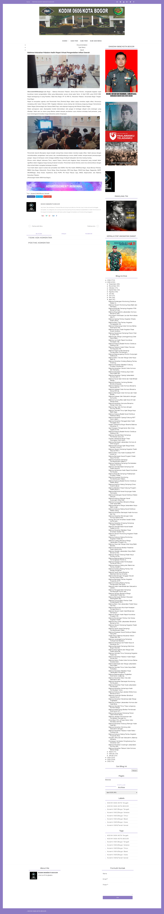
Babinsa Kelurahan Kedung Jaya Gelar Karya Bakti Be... (121, 372)
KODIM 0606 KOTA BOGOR (118, 806)
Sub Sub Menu (96, 41)
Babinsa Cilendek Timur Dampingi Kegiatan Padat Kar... (123, 654)
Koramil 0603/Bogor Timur (117, 816)
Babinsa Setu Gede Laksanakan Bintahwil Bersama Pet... (122, 622)
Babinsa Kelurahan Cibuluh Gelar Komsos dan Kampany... (122, 369)
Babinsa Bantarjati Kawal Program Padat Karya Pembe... (122, 457)
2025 (108, 282)
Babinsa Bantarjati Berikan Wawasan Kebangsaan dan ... (121, 597)
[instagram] (117, 1)
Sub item (74, 41)
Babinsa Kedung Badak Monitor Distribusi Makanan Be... (122, 344)
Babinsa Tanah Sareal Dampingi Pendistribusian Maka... (119, 629)
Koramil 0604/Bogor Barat (117, 819)
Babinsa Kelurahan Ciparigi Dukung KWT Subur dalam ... (122, 418)
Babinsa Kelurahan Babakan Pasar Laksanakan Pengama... (120, 671)
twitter (40, 196)
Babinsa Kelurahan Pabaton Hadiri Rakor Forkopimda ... (122, 731)
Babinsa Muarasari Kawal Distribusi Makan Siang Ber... (122, 633)
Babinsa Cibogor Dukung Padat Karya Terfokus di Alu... (121, 555)
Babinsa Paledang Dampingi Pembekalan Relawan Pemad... (122, 464)
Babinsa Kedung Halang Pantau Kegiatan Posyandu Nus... (122, 735)
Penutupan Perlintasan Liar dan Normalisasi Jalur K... (123, 316)
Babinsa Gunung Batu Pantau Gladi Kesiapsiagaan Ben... (120, 601)
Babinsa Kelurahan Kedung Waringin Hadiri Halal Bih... (123, 724)
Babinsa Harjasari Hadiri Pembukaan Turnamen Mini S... (120, 562)
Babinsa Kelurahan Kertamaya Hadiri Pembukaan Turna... (121, 689)
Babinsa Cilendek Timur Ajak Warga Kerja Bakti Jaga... (122, 411)
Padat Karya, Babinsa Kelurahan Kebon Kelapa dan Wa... (121, 636)
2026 (109, 280)
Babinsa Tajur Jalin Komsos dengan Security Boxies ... (120, 407)
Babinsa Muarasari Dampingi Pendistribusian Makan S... (118, 460)
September (113, 290)
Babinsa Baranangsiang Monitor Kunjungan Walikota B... (123, 355)
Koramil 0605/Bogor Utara (117, 822)
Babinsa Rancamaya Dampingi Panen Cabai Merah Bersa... (121, 714)
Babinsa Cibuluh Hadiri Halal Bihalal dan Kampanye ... (121, 612)
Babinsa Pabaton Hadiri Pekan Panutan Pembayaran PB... (122, 348)
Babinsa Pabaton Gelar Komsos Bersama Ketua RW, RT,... (122, 386)
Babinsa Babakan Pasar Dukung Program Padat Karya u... (122, 488)
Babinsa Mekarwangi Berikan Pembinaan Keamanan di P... (122, 710)
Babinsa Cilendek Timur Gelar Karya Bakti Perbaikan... (122, 668)
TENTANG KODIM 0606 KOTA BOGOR (43, 2)
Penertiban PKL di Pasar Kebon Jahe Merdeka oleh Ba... (121, 721)
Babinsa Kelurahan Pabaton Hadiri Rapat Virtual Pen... (122, 657)
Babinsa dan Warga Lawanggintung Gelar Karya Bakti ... (122, 337)
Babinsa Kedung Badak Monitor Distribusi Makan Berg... (122, 481)
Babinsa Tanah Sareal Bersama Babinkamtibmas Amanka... (119, 573)
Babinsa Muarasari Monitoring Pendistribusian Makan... (118, 478)
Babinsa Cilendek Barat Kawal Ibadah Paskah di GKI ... (121, 527)
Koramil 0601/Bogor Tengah (40, 193)
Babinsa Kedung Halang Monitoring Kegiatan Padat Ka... (120, 538)
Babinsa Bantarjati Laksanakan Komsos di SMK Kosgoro (122, 443)
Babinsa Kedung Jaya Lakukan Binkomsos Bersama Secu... (123, 692)
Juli (110, 294)
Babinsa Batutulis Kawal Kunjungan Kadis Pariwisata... (122, 492)
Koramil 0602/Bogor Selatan (118, 812)
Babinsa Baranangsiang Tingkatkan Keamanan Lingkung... (120, 675)
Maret (111, 752)
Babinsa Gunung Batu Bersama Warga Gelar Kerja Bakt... (121, 502)
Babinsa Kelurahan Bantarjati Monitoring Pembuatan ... (122, 682)
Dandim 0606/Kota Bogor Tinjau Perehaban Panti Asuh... (119, 439)
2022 (109, 761)
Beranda (108, 780)
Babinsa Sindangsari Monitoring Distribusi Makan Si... (122, 302)
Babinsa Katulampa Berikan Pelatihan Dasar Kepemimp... (121, 548)
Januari (111, 755)
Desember (112, 284)
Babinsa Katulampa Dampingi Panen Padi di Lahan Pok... (122, 334)
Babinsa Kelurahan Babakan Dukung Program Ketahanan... (121, 365)
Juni (110, 296)
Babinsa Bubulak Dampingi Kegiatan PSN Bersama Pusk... (122, 309)
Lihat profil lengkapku (45, 875)
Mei (110, 297)
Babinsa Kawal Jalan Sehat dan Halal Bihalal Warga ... (123, 379)
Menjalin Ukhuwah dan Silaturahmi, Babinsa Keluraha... (123, 738)
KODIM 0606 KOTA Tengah (117, 803)
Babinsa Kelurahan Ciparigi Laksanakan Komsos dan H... (121, 376)
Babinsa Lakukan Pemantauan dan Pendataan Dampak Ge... (120, 717)
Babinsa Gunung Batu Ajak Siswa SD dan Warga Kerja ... (122, 400)
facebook (31, 196)
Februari (111, 754)
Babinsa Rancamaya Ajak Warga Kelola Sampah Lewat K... (121, 446)
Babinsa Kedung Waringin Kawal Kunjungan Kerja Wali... (119, 499)
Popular (121, 785)
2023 (109, 759)
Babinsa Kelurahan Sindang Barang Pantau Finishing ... (123, 362)
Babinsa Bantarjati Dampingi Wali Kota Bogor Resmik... (121, 647)
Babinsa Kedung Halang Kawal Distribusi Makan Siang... (122, 509)
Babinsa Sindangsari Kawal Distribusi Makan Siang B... (123, 495)
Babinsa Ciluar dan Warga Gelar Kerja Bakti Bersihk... (123, 545)
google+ (48, 196)
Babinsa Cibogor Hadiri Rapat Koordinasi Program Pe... (122, 615)
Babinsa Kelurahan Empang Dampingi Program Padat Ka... (121, 524)
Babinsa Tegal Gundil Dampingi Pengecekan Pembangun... (119, 351)
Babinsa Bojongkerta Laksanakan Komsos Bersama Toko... (122, 312)
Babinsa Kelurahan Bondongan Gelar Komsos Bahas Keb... (121, 516)
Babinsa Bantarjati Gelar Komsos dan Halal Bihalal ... (123, 393)
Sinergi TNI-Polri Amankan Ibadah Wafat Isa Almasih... (122, 520)
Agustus (111, 292)
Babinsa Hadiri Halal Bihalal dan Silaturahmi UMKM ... (123, 587)
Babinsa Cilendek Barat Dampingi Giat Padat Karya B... (121, 467)
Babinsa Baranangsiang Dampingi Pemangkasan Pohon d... (120, 559)
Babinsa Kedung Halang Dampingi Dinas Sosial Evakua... (122, 485)
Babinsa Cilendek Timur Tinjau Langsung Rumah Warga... (122, 707)
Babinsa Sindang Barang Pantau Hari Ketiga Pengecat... (121, 569)
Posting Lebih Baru (37, 226)
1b (42, 216)
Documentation (82, 45)
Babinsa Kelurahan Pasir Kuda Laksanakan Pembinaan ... (122, 685)
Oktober (111, 288)
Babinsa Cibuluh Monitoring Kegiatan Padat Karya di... (123, 534)
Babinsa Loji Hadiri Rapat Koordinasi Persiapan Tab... (120, 341)
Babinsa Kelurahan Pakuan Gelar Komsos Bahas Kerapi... (122, 749)
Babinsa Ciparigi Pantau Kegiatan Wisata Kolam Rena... (122, 319)
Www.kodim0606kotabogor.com (36, 91)
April (110, 299)
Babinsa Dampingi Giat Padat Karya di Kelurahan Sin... (121, 643)
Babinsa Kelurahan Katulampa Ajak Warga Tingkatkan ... (122, 699)
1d (52, 216)
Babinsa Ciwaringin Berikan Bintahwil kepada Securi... (121, 696)
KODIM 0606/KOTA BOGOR (50, 204)
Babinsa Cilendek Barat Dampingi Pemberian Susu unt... (120, 436)
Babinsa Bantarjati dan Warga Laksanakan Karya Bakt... (122, 664)
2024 (109, 757)
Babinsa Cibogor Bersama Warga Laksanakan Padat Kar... (119, 594)
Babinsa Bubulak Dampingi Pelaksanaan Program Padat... (122, 474)
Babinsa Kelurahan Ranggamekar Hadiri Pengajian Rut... (122, 422)
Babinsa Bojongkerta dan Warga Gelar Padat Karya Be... (121, 650)
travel (82, 50)
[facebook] (133, 1)
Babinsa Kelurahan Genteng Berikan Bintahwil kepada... (120, 383)
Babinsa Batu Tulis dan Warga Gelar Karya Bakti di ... (122, 358)
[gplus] (127, 1)
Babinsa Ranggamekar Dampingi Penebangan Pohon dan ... (120, 590)
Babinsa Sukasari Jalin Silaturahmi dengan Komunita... (122, 397)
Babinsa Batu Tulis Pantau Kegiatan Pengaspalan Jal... (120, 323)
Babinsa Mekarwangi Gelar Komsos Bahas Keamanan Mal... (122, 326)
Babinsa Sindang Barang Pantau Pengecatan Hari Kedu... (119, 583)
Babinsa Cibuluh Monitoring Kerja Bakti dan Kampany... (123, 305)
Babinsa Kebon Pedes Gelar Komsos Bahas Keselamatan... (123, 661)
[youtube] (123, 1)
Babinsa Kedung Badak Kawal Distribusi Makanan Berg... (122, 414)
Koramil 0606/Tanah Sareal (117, 825)
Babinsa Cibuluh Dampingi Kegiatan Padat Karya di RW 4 (123, 450)
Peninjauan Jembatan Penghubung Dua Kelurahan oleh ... (122, 742)
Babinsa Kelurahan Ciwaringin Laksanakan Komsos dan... (122, 745)
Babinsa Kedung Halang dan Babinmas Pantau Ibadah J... (121, 566)
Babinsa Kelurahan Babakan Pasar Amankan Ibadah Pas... (120, 531)
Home (28, 2)
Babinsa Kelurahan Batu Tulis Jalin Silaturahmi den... (120, 678)
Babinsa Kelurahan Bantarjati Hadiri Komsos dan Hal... (123, 513)
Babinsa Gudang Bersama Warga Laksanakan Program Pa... (120, 541)
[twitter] (130, 1)
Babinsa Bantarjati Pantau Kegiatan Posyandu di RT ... (120, 580)
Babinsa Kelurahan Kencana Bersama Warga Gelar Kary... (121, 404)
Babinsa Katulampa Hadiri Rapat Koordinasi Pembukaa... (123, 471)
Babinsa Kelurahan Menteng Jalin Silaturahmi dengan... (120, 728)
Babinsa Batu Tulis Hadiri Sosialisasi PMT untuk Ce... (122, 453)
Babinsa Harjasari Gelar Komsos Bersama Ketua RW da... (122, 390)
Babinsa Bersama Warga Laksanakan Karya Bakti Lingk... (123, 506)
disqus (64, 233)
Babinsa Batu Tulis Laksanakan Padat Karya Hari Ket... (123, 604)
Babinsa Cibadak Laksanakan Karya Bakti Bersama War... (122, 552)
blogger (39, 233)
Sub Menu (82, 47)
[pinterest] (120, 1)
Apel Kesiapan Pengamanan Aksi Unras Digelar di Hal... (121, 429)
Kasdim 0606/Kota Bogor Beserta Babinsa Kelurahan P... (123, 425)
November (112, 286)
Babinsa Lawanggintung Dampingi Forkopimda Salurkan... (120, 640)
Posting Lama (91, 226)
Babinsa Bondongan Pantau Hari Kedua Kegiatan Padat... (122, 619)
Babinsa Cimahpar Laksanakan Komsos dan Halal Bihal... (123, 703)
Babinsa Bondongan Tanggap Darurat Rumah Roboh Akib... (121, 576)
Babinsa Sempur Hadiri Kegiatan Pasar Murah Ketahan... (121, 330)
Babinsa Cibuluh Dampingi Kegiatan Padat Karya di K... (123, 626)
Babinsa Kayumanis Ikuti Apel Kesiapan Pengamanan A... (121, 608)
